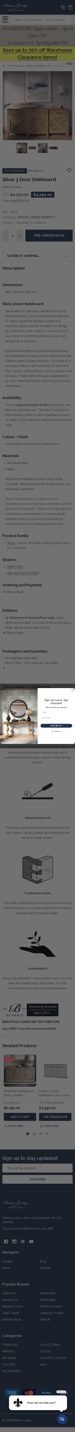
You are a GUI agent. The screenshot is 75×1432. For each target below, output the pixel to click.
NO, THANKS (56, 731)
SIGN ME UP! (56, 725)
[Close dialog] (73, 690)
